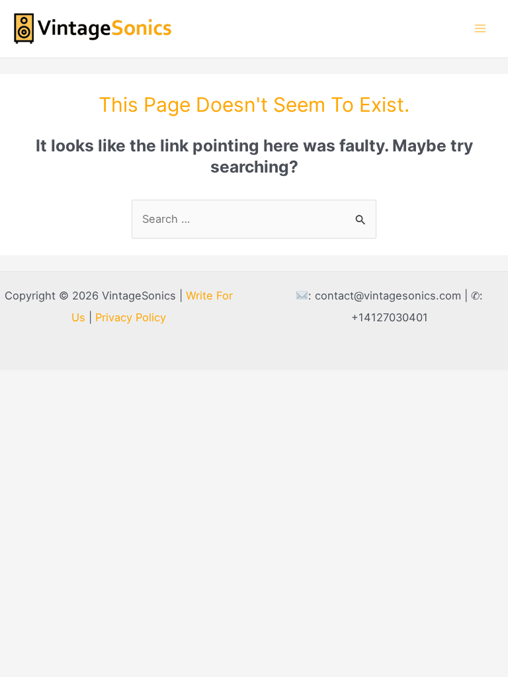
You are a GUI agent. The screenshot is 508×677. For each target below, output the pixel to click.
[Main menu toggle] (480, 29)
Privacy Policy (130, 317)
